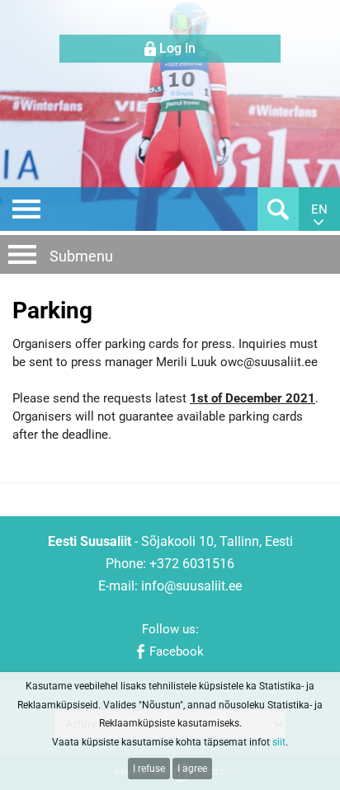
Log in (177, 48)
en (319, 209)
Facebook (176, 651)
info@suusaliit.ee (191, 586)
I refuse (149, 768)
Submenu (81, 256)
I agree (192, 768)
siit (279, 742)
